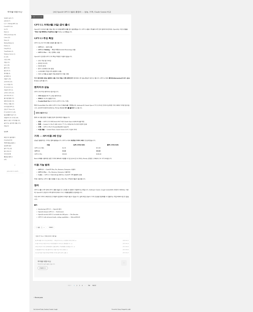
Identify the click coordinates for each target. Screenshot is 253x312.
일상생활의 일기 (10, 115)
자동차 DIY (8, 90)
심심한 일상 (7, 145)
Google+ (56, 309)
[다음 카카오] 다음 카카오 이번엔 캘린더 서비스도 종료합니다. (53, 243)
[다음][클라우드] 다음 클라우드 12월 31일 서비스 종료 (50, 249)
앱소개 (7, 70)
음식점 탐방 (9, 98)
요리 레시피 (8, 95)
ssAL (5, 159)
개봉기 (7, 79)
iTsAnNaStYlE (8, 140)
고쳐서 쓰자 (9, 93)
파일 (6, 126)
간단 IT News (9, 109)
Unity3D (7, 48)
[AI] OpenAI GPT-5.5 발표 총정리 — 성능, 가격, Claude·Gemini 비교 (82, 12)
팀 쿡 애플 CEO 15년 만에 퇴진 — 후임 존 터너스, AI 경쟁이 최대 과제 (55, 240)
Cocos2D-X (8, 26)
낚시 (6, 65)
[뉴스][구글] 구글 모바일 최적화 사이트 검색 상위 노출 (50, 252)
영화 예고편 (9, 101)
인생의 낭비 (8, 18)
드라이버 (8, 81)
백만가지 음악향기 (9, 137)
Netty (6, 40)
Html (6, 32)
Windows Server (9, 54)
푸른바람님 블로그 (9, 143)
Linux (7, 37)
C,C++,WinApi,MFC (11, 23)
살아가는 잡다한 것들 (12, 123)
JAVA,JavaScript (10, 34)
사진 (7, 59)
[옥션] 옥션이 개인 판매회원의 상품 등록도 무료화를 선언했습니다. (54, 246)
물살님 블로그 (8, 156)
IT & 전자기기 (10, 112)
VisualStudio (8, 51)
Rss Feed (36, 309)
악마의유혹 (7, 154)
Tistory (119, 309)
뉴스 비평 (8, 84)
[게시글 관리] (44, 227)
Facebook (46, 309)
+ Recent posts (38, 297)
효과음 (7, 73)
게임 (6, 62)
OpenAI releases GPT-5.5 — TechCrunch (51, 212)
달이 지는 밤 (8, 148)
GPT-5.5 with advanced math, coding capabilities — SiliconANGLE (59, 217)
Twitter (41, 309)
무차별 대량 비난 (14, 12)
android (7, 21)
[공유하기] (41, 227)
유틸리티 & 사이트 (11, 117)
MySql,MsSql (9, 43)
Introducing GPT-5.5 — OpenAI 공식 (49, 209)
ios (6, 29)
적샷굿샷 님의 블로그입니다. (46, 264)
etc (6, 57)
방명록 (6, 131)
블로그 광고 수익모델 (12, 120)
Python (7, 46)
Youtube (51, 309)
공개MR (7, 76)
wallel (129, 309)
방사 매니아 (7, 151)
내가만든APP (9, 106)
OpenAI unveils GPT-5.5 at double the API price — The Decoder (58, 214)
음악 (6, 68)
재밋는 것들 (9, 104)
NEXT (94, 285)
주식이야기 (8, 87)
